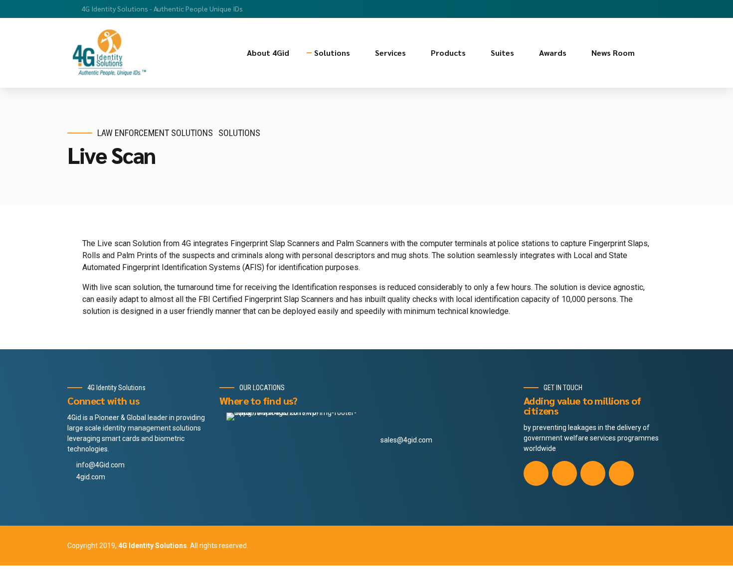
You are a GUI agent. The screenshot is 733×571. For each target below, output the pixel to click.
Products (448, 52)
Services (390, 52)
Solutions (332, 52)
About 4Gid (268, 52)
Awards (552, 52)
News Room (613, 52)
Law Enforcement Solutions (155, 133)
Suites (502, 52)
